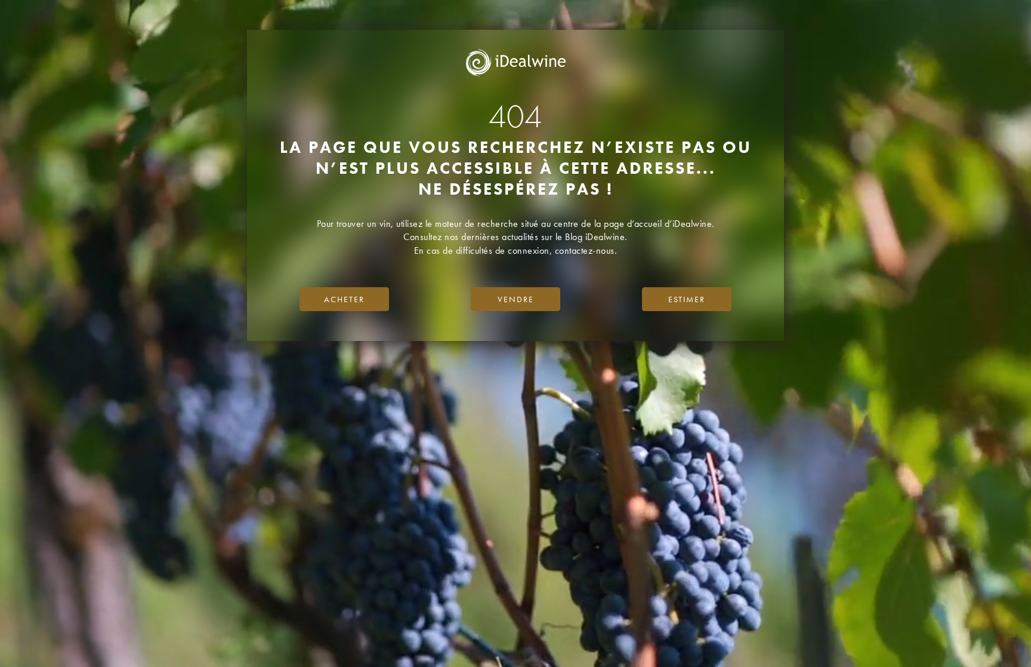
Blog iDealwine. (596, 236)
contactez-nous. (586, 250)
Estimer (686, 299)
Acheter (344, 299)
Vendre (516, 299)
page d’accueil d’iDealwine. (659, 223)
